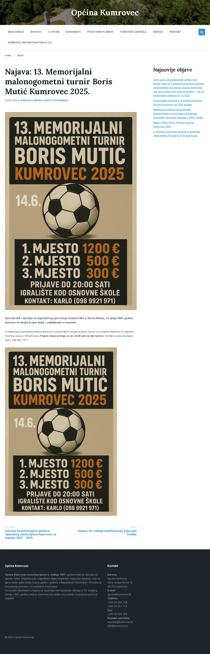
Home (8, 55)
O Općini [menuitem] (53, 31)
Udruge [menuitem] (158, 31)
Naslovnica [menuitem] (16, 31)
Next (133, 527)
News (20, 55)
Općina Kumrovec (105, 12)
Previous (10, 527)
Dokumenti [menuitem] (73, 31)
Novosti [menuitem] (36, 31)
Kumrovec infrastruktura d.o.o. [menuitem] (30, 42)
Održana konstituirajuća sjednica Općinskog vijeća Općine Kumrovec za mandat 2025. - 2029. (30, 534)
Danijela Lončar (31, 100)
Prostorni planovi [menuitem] (100, 31)
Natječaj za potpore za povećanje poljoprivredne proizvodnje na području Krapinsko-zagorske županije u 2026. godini (178, 113)
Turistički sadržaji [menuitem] (133, 31)
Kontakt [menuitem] (175, 31)
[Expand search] (202, 32)
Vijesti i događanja (56, 100)
